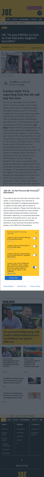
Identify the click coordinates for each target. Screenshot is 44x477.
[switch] (35, 238)
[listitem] (22, 232)
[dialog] (22, 238)
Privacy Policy (35, 286)
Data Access (22, 286)
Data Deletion (9, 286)
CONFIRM (13, 278)
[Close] (39, 191)
